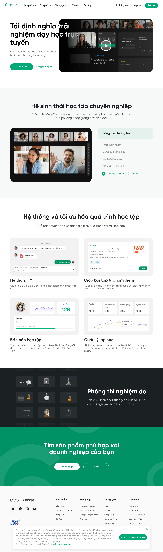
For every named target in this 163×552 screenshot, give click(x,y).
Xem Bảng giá (67, 467)
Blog (106, 506)
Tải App (87, 5)
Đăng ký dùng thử (44, 67)
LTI (57, 523)
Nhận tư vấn (21, 67)
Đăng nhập (137, 5)
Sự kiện (107, 510)
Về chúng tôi (134, 506)
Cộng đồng (109, 515)
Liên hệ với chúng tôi (137, 515)
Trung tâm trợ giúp (112, 519)
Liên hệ (151, 5)
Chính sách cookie (63, 544)
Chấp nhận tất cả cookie (133, 537)
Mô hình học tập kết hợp (66, 510)
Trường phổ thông (87, 506)
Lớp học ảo (60, 506)
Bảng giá (76, 5)
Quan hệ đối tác (135, 519)
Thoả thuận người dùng (138, 523)
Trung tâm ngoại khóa (89, 515)
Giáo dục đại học (87, 510)
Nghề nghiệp (134, 510)
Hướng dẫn (109, 523)
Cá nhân (83, 519)
